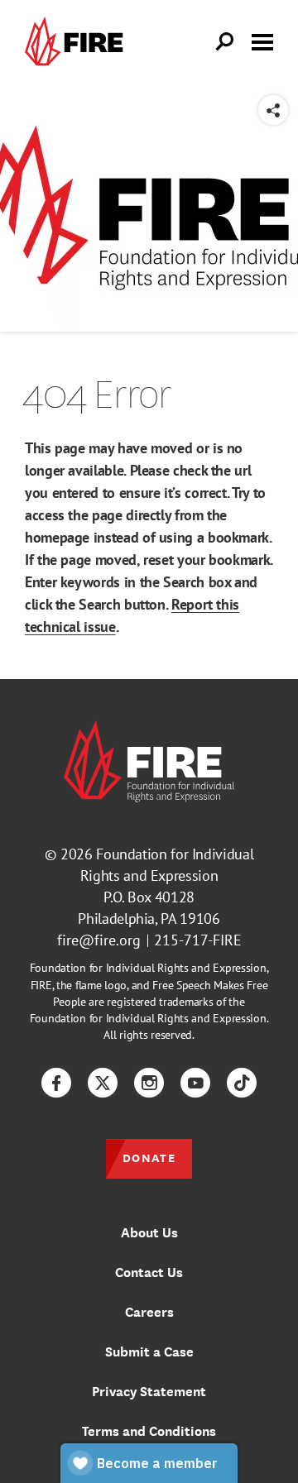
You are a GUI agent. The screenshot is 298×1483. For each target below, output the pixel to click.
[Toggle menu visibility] (262, 40)
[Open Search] (225, 42)
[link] (78, 42)
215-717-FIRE (198, 940)
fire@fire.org (99, 940)
